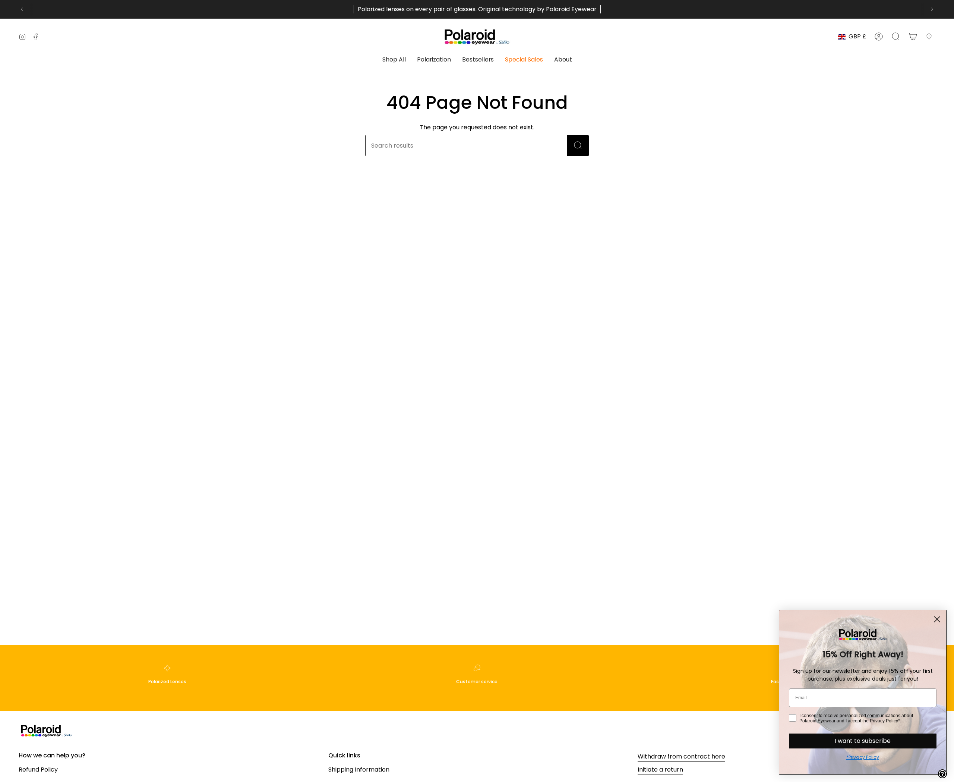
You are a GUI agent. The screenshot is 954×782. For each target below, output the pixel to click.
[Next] (932, 9)
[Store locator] (930, 36)
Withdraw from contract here (681, 756)
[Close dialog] (937, 619)
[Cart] (913, 36)
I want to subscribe (863, 741)
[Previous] (22, 9)
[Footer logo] (47, 730)
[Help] (942, 773)
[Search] (578, 145)
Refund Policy (38, 769)
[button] (394, 60)
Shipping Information (358, 769)
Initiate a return (660, 769)
